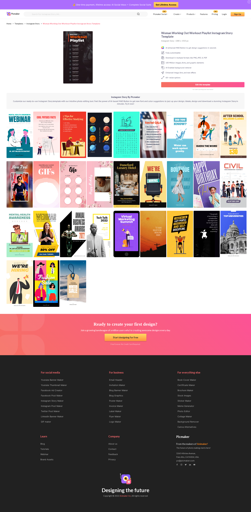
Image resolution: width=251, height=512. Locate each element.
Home (9, 23)
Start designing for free (125, 337)
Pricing (215, 14)
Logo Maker (115, 421)
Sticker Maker (184, 400)
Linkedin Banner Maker (52, 416)
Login (224, 14)
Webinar (44, 454)
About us (112, 443)
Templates (19, 23)
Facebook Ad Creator (51, 390)
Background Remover (188, 421)
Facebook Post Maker (52, 395)
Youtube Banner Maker (52, 380)
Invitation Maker (117, 385)
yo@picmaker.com (185, 460)
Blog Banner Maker (118, 390)
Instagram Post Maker (52, 406)
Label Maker (115, 411)
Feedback (113, 454)
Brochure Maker (185, 390)
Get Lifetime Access (166, 4)
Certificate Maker (186, 385)
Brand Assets (46, 459)
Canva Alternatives (187, 427)
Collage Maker (185, 416)
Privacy (112, 459)
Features (204, 14)
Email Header (115, 380)
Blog (42, 443)
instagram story (33, 23)
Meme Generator (186, 406)
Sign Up (237, 14)
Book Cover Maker (187, 380)
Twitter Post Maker (50, 411)
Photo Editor (184, 411)
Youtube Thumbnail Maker (54, 385)
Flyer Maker (115, 416)
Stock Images (184, 395)
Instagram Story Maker (52, 400)
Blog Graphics (116, 395)
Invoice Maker (116, 406)
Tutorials (44, 449)
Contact (112, 449)
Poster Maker (115, 400)
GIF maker (46, 421)
